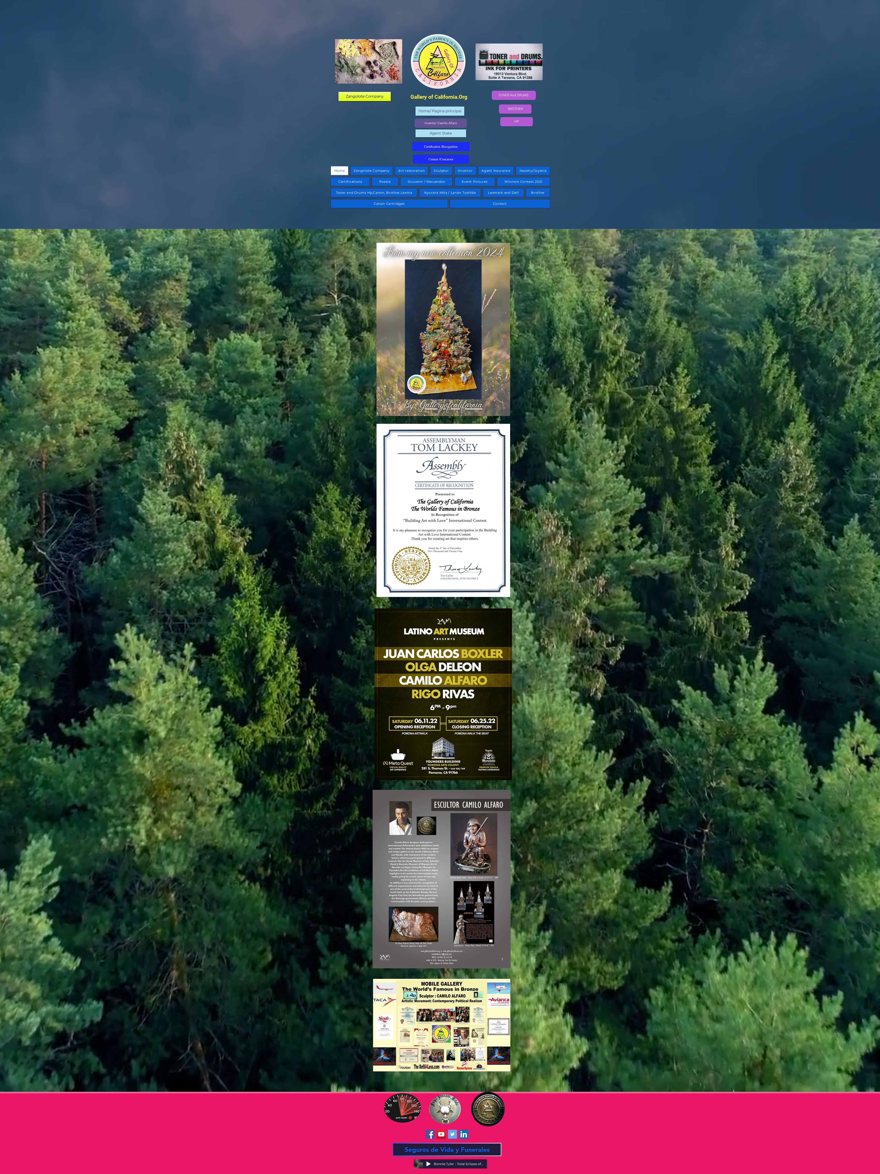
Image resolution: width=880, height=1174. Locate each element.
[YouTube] (441, 1134)
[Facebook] (430, 1134)
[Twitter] (452, 1134)
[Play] (428, 1164)
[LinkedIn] (463, 1134)
